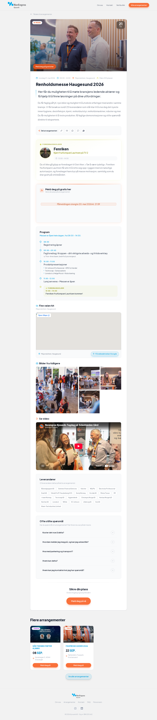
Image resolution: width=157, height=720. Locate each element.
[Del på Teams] (83, 130)
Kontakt (110, 5)
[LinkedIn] (81, 708)
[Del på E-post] (67, 130)
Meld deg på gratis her (45, 66)
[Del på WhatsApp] (72, 130)
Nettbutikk (121, 5)
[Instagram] (75, 708)
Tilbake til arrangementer (42, 14)
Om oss (100, 5)
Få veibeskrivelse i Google (106, 354)
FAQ (89, 702)
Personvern (97, 702)
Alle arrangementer (139, 5)
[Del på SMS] (78, 130)
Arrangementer (69, 702)
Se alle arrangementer (78, 676)
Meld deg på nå (78, 601)
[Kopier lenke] (61, 130)
